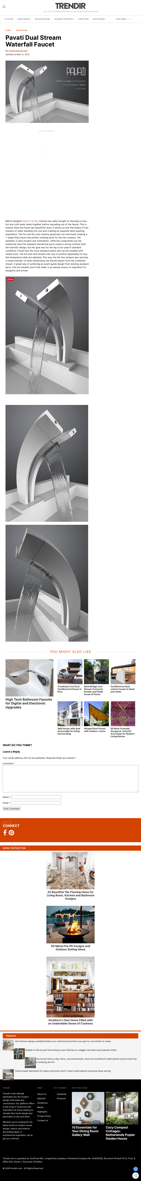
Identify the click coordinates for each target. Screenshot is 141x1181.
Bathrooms (99, 19)
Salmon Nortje (30, 221)
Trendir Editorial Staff (17, 51)
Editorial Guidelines (42, 1100)
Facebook (61, 1094)
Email (6, 802)
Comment (9, 763)
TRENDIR (70, 6)
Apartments (24, 19)
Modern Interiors (64, 19)
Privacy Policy (44, 1116)
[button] (47, 92)
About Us (41, 1094)
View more (121, 19)
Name (7, 797)
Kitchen (9, 19)
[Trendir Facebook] (5, 833)
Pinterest (61, 1098)
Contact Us (42, 1120)
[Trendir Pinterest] (11, 833)
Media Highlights (42, 1109)
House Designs (42, 19)
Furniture (83, 19)
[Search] (4, 6)
